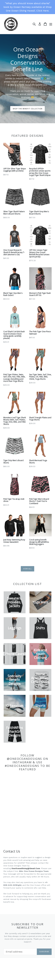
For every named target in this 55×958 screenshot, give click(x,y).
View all (27, 568)
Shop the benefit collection (27, 108)
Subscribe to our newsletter (27, 926)
